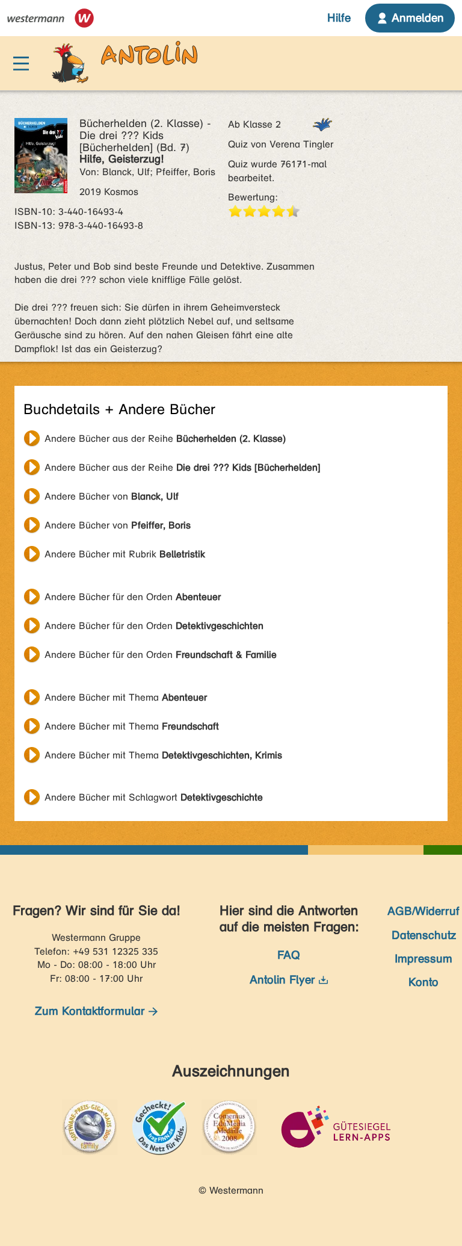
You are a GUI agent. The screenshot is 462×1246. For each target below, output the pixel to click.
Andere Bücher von (112, 496)
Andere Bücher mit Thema (126, 697)
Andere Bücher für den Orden (133, 597)
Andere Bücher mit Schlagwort (154, 797)
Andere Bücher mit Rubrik (125, 554)
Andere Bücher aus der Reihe (165, 438)
